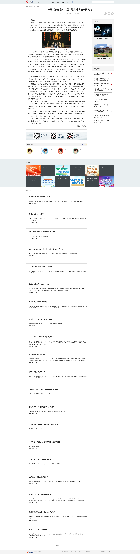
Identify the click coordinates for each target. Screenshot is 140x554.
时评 (48, 2)
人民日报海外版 (67, 13)
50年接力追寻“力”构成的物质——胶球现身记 (43, 389)
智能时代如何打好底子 (36, 214)
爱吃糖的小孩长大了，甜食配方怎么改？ (42, 512)
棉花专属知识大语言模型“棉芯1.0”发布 (41, 407)
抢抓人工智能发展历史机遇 (38, 529)
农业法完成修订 (99, 106)
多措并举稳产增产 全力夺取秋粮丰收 (41, 319)
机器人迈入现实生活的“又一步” (39, 284)
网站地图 (110, 551)
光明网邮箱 (102, 551)
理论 (53, 2)
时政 (38, 2)
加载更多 (57, 545)
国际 (43, 2)
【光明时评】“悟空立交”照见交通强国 (41, 337)
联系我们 (88, 551)
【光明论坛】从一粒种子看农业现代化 (41, 459)
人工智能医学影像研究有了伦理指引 (40, 266)
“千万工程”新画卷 (105, 168)
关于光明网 (73, 551)
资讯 (35, 6)
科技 (63, 2)
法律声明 (95, 551)
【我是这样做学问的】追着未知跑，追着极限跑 (44, 442)
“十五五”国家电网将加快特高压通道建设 (42, 231)
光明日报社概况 (64, 551)
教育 (68, 2)
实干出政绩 (97, 110)
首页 (27, 6)
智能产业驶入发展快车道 (37, 372)
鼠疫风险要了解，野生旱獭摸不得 (40, 494)
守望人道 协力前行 (47, 168)
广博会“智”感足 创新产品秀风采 (39, 196)
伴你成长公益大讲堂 (62, 178)
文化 (58, 2)
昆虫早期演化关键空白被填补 (38, 302)
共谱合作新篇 (99, 90)
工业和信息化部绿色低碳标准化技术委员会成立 (44, 424)
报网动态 (81, 551)
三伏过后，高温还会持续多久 (38, 477)
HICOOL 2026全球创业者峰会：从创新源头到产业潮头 (47, 249)
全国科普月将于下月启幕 (37, 354)
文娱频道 (31, 6)
